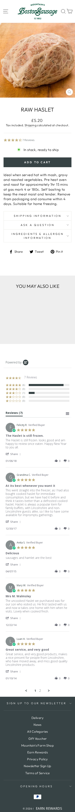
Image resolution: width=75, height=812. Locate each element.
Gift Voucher (37, 739)
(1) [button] (23, 392)
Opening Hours (36, 786)
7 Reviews (28, 140)
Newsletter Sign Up (37, 766)
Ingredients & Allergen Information (37, 235)
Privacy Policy (37, 759)
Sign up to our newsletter (36, 703)
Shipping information (37, 215)
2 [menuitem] (40, 691)
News (37, 725)
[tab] (14, 413)
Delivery (37, 718)
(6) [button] (23, 384)
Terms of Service (37, 773)
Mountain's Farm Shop (37, 745)
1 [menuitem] (35, 691)
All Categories (37, 731)
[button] (14, 454)
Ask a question (37, 225)
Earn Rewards (37, 752)
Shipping (30, 125)
